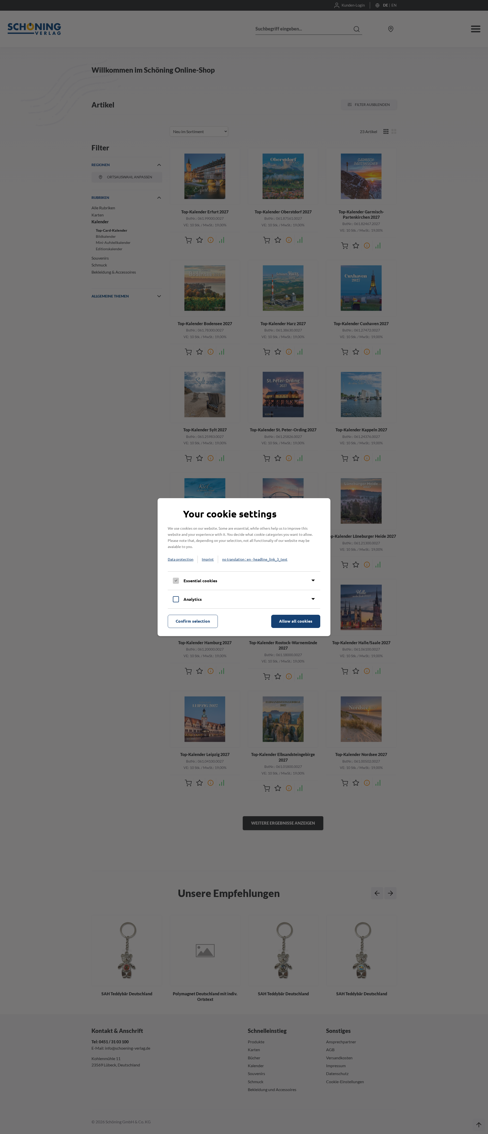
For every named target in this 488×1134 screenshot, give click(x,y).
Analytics (193, 599)
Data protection (180, 559)
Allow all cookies (295, 621)
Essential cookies (200, 580)
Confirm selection (193, 621)
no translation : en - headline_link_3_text (254, 559)
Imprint (208, 559)
